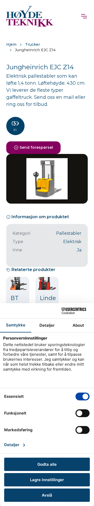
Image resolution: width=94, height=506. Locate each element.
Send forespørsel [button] (36, 147)
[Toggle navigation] (84, 16)
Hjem (11, 44)
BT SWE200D (25, 302)
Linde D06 (48, 302)
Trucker (32, 44)
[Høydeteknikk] (29, 16)
